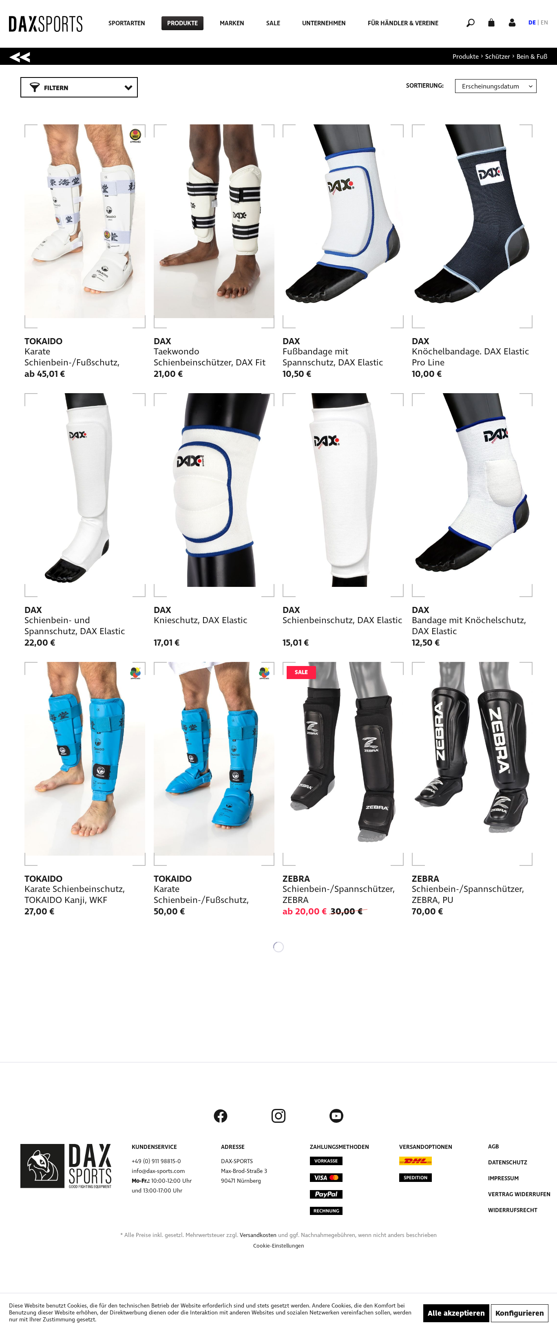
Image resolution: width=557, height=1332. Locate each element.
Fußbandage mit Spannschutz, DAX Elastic (333, 357)
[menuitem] (127, 23)
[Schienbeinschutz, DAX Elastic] (343, 495)
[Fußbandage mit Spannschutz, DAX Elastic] (343, 226)
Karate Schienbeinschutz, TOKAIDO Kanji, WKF (74, 894)
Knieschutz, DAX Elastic (201, 620)
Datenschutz (507, 1162)
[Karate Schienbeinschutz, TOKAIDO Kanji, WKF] (85, 764)
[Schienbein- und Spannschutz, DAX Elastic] (85, 495)
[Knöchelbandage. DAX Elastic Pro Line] (472, 226)
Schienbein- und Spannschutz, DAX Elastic (74, 626)
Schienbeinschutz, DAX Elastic (342, 620)
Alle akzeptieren (456, 1313)
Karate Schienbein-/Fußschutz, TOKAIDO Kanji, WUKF (71, 357)
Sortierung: (425, 85)
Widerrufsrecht (512, 1210)
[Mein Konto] (512, 22)
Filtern (56, 88)
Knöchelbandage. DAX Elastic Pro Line (470, 357)
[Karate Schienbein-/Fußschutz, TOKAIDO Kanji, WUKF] (85, 226)
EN (544, 22)
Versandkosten (258, 1235)
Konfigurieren (519, 1313)
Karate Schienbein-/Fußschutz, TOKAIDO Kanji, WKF (201, 895)
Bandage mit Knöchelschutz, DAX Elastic (469, 626)
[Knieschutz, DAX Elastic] (214, 495)
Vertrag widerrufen (519, 1194)
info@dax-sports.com (158, 1171)
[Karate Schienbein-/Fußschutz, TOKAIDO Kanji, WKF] (214, 764)
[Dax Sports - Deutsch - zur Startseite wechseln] (45, 24)
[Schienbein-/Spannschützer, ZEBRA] (343, 764)
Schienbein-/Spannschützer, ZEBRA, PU (468, 894)
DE (532, 22)
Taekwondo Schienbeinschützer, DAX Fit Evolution (209, 357)
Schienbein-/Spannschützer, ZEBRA (339, 894)
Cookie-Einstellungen (278, 1246)
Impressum (503, 1178)
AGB (493, 1146)
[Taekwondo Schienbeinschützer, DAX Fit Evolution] (214, 226)
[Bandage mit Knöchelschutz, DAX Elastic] (472, 495)
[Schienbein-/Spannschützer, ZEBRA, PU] (472, 764)
